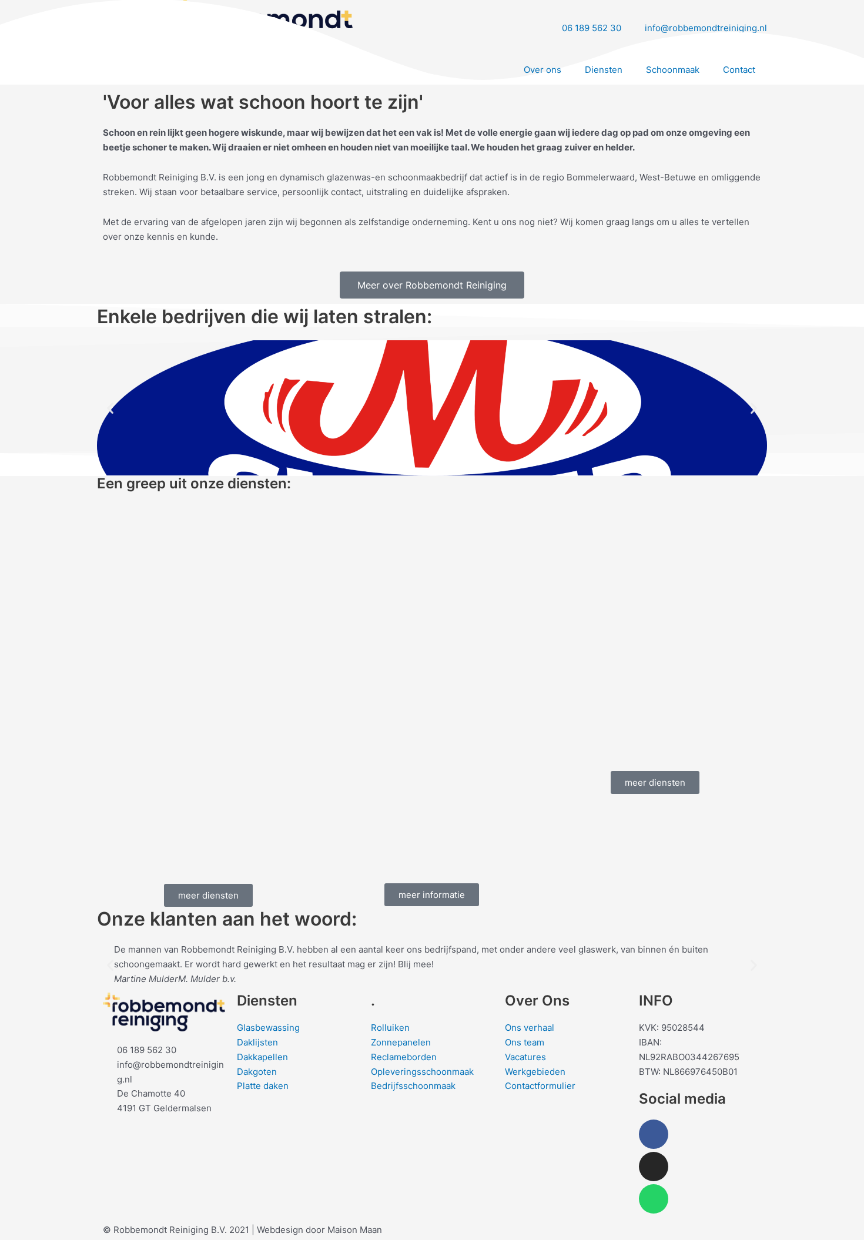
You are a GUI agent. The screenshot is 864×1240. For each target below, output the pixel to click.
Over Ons (537, 1000)
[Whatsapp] (653, 1199)
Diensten (603, 69)
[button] (110, 408)
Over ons (542, 69)
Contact (739, 69)
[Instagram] (653, 1166)
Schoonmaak (672, 69)
